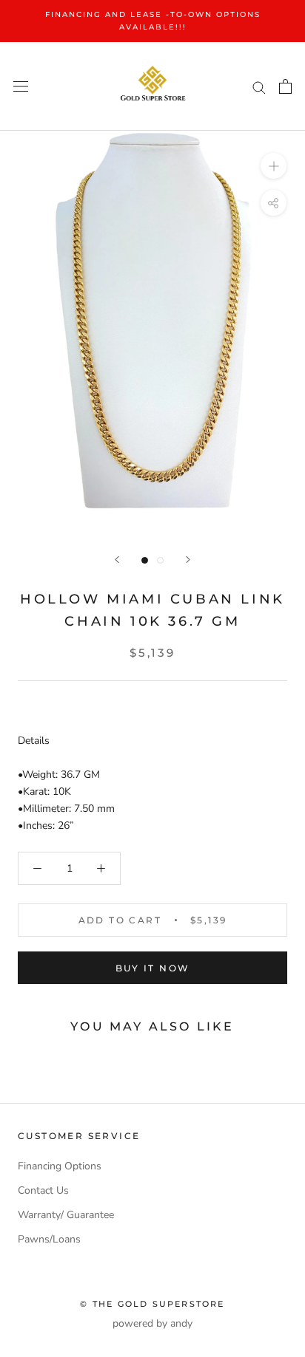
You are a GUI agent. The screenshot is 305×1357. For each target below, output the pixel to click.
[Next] (188, 559)
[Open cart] (285, 86)
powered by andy (152, 1323)
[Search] (259, 87)
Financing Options (59, 1166)
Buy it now (152, 968)
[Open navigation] (20, 86)
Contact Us (43, 1190)
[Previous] (117, 559)
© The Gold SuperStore (152, 1304)
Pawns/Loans (49, 1239)
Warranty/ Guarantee (66, 1215)
